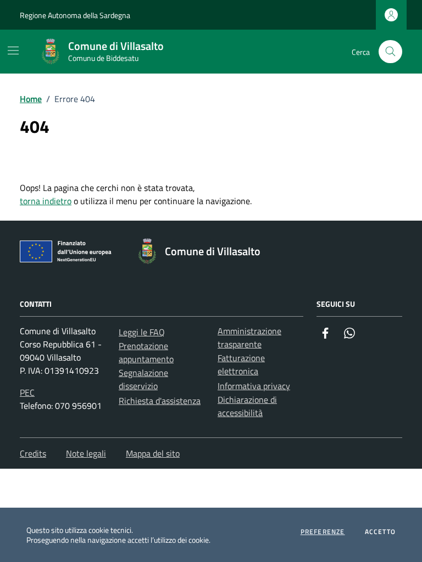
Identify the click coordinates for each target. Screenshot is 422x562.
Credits (33, 453)
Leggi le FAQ (142, 332)
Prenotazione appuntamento (146, 352)
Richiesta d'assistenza (160, 400)
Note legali (86, 453)
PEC (27, 392)
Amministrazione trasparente (249, 337)
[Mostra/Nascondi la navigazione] (13, 50)
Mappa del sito (153, 453)
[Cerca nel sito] (390, 52)
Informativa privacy (254, 385)
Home (31, 98)
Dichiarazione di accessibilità (247, 406)
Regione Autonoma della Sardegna (75, 15)
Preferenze (323, 532)
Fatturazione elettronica (241, 364)
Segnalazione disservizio (143, 379)
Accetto (380, 532)
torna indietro (45, 200)
